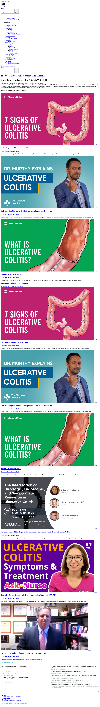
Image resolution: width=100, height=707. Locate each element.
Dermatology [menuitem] (9, 28)
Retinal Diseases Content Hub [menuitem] (13, 19)
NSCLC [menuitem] (11, 50)
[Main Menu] (3, 4)
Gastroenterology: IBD (14, 83)
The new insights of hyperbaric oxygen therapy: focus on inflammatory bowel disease (69, 671)
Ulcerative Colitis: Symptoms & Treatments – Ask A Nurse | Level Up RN (28, 595)
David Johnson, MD (5, 84)
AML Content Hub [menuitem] (10, 18)
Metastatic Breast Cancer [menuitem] (15, 47)
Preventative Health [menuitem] (11, 58)
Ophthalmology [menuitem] (10, 54)
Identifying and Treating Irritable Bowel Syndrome (12, 673)
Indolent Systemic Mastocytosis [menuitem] (13, 34)
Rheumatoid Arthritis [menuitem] (14, 63)
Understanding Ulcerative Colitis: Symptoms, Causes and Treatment (26, 211)
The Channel (23, 75)
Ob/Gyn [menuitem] (8, 42)
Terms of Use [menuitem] (7, 699)
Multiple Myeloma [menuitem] (13, 49)
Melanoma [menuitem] (11, 29)
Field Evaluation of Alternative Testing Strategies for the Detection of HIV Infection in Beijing (70, 684)
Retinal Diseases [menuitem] (13, 55)
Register (6, 6)
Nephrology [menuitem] (9, 37)
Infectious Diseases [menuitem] (10, 36)
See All (12, 286)
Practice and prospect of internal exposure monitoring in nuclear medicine (66, 680)
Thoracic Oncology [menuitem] (13, 53)
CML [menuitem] (10, 45)
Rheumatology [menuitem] (9, 62)
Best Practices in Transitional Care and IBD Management (14, 666)
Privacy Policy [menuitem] (7, 698)
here (45, 87)
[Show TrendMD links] (98, 691)
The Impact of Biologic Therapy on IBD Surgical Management (24, 653)
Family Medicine (4, 83)
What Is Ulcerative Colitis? (11, 274)
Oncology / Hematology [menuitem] (12, 44)
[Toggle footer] (1, 705)
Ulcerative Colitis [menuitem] (13, 33)
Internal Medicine (24, 83)
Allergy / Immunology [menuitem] (11, 25)
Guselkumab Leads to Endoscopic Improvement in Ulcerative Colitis (16, 681)
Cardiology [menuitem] (9, 26)
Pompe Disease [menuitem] (12, 41)
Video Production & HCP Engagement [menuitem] (12, 696)
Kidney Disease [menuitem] (13, 38)
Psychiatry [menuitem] (8, 61)
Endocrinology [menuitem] (9, 30)
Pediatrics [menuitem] (8, 57)
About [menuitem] (5, 695)
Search (2, 8)
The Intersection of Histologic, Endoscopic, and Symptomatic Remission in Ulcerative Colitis (35, 532)
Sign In (2, 6)
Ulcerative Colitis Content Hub (36, 83)
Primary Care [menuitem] (9, 59)
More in (15, 283)
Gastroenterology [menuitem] (10, 32)
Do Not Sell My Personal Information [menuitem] (12, 700)
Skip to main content (5, 1)
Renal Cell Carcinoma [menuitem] (14, 51)
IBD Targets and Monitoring (7, 670)
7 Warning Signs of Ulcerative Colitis (14, 148)
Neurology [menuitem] (8, 40)
